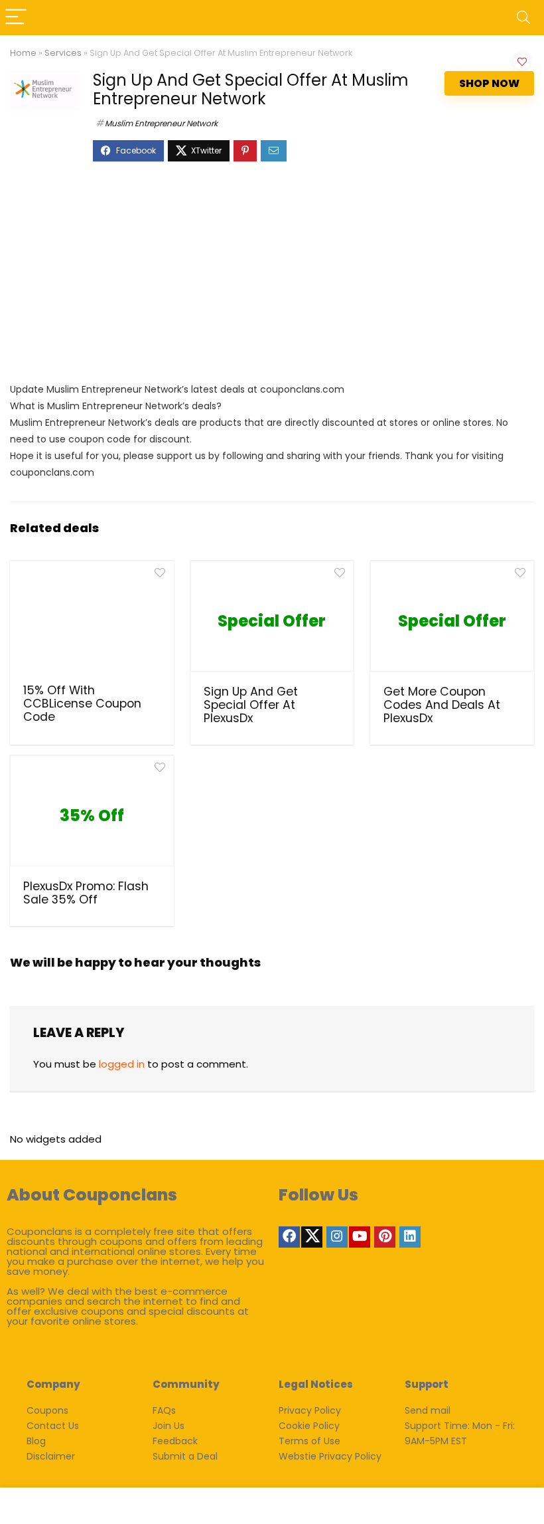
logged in (122, 1064)
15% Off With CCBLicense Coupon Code (82, 703)
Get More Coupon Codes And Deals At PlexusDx (441, 705)
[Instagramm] (337, 1237)
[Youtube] (359, 1237)
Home (23, 52)
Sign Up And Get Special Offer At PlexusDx (251, 705)
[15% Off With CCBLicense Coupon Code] (92, 620)
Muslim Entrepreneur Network (161, 123)
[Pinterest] (384, 1237)
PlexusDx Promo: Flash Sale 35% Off (86, 892)
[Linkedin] (410, 1237)
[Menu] (16, 17)
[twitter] (311, 1237)
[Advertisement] (272, 278)
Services (63, 52)
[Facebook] (289, 1237)
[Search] (523, 17)
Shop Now (489, 83)
